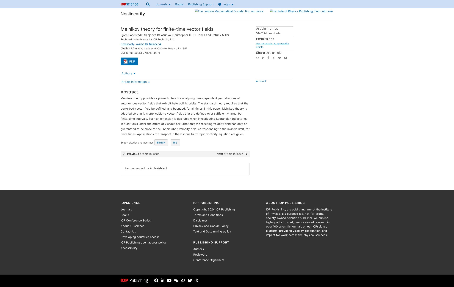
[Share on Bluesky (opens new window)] (285, 57)
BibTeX (161, 142)
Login (226, 4)
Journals (161, 4)
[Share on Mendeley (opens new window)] (279, 57)
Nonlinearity (133, 13)
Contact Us (128, 231)
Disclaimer (200, 220)
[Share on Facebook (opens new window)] (268, 57)
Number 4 (155, 43)
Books (179, 4)
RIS (175, 142)
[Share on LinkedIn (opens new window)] (263, 57)
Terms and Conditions (208, 215)
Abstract (261, 81)
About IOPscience (132, 226)
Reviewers (200, 254)
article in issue (143, 154)
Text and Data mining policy (212, 231)
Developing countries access (140, 237)
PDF (133, 62)
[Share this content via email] (257, 57)
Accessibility (129, 248)
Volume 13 (142, 43)
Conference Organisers (208, 260)
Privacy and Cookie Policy (211, 226)
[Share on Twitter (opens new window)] (273, 57)
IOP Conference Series (136, 220)
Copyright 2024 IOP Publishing (214, 209)
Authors (127, 73)
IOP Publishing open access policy (144, 242)
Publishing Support (201, 4)
